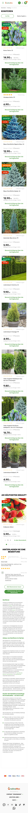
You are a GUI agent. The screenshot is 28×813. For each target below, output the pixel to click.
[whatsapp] (14, 808)
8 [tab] (21, 544)
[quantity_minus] (5, 540)
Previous (3, 517)
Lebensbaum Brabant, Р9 (10, 472)
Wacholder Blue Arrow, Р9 (10, 238)
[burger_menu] (3, 3)
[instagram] (12, 805)
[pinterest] (24, 805)
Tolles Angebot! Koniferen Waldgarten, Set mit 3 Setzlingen (13, 426)
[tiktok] (20, 805)
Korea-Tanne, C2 (8, 50)
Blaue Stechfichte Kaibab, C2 (11, 191)
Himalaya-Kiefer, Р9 (9, 97)
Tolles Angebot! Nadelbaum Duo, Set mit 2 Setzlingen (12, 379)
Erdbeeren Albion (8, 527)
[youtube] (16, 805)
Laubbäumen (18, 674)
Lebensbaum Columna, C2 (11, 285)
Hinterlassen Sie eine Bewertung (14, 591)
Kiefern (10, 605)
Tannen (13, 609)
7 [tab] (19, 544)
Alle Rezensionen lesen (14, 587)
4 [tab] (13, 544)
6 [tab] (17, 544)
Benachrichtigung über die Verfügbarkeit (14, 63)
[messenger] (4, 805)
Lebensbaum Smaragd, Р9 (11, 332)
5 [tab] (15, 544)
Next (24, 517)
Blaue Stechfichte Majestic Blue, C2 (13, 144)
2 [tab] (8, 544)
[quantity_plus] (10, 540)
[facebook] (8, 805)
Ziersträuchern (9, 674)
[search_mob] (19, 2)
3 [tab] (10, 544)
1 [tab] (6, 544)
